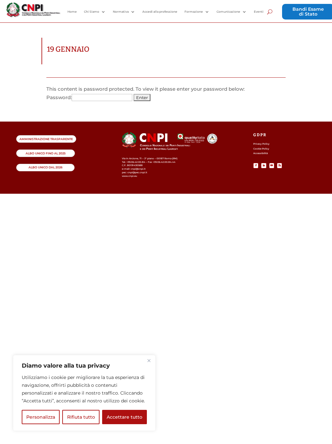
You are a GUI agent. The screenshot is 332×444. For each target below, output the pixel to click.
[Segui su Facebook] (255, 165)
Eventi (259, 11)
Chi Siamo (91, 11)
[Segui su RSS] (279, 165)
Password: (59, 97)
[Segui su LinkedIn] (263, 165)
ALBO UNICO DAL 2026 (46, 167)
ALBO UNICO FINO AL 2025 (45, 153)
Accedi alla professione (159, 11)
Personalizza (40, 417)
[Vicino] (149, 360)
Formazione (193, 11)
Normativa (121, 11)
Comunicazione (228, 11)
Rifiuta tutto (81, 417)
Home (72, 11)
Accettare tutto (124, 417)
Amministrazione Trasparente (46, 139)
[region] (84, 393)
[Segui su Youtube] (271, 165)
